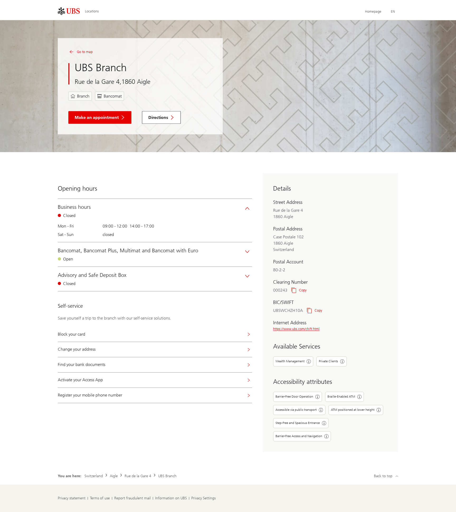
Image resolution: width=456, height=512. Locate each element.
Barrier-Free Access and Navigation (299, 436)
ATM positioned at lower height (352, 410)
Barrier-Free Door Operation (294, 396)
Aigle (114, 476)
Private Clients (328, 361)
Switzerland (93, 476)
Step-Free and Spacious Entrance (298, 423)
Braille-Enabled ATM (341, 396)
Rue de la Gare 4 (138, 476)
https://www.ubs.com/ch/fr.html (296, 329)
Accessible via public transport (296, 410)
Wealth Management (290, 361)
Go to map (85, 52)
